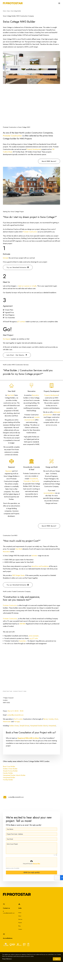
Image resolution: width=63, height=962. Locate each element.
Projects (20, 922)
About (19, 916)
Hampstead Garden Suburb (39, 726)
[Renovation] (31, 387)
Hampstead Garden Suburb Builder (14, 775)
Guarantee (22, 641)
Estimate (6, 254)
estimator (34, 556)
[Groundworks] (31, 463)
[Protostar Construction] (13, 3)
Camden (51, 719)
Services (20, 919)
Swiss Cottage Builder (16, 11)
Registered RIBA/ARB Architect (28, 738)
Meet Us (6, 282)
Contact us (6, 908)
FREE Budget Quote (18, 575)
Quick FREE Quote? (49, 161)
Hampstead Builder (9, 777)
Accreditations (7, 938)
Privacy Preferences (7, 959)
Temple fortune (24, 726)
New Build (11, 391)
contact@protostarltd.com (15, 715)
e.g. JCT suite (33, 638)
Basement (11, 467)
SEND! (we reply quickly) (32, 872)
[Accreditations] (4, 934)
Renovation (31, 391)
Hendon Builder (8, 773)
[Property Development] (51, 387)
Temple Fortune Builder (10, 771)
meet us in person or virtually (27, 286)
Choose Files (36, 863)
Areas (8, 11)
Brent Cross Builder (9, 766)
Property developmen (51, 395)
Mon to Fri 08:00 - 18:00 (15, 711)
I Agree (57, 959)
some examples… (34, 636)
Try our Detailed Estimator (17, 267)
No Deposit (6, 339)
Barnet (45, 719)
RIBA (23, 624)
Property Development (34, 149)
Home (4, 11)
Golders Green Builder (10, 769)
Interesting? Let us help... (31, 77)
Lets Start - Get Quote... (16, 355)
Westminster (7, 722)
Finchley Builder (8, 780)
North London (18, 719)
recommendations (49, 493)
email (26, 825)
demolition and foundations (40, 566)
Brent (56, 719)
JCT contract (21, 322)
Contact (20, 929)
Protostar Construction (12, 135)
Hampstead (52, 726)
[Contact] (4, 904)
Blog (19, 926)
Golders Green (14, 726)
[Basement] (11, 463)
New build (10, 395)
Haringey (17, 722)
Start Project (8, 335)
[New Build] (11, 387)
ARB (20, 624)
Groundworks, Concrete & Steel (31, 468)
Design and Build (51, 467)
